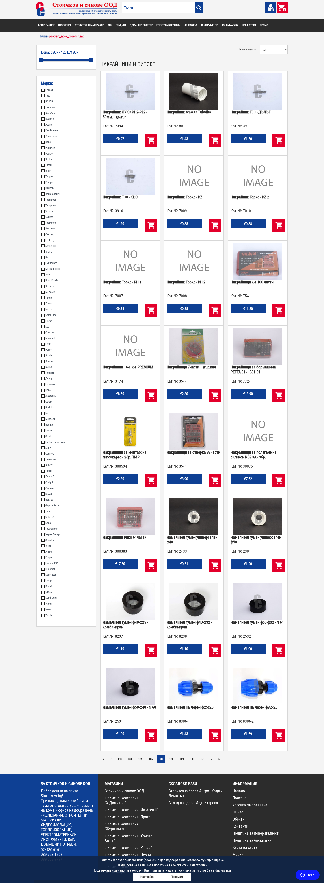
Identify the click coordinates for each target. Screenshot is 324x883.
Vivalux (49, 211)
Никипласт (51, 263)
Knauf (48, 586)
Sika (47, 274)
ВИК (110, 25)
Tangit (48, 297)
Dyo (47, 326)
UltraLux (49, 517)
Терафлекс (51, 528)
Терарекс (50, 205)
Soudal (49, 355)
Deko (48, 390)
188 (171, 759)
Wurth (48, 615)
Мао (47, 413)
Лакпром (50, 107)
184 (130, 759)
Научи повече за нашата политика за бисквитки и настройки (162, 865)
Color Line (50, 315)
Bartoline (50, 407)
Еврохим (50, 384)
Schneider (50, 245)
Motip (48, 580)
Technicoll (50, 199)
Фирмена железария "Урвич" (128, 847)
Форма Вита (52, 505)
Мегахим (50, 292)
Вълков (49, 188)
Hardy (48, 349)
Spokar (49, 159)
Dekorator (50, 574)
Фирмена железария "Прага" (128, 817)
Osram (48, 401)
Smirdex (49, 540)
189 (182, 759)
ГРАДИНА (121, 25)
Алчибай (50, 113)
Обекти (238, 819)
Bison (48, 170)
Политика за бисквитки (252, 840)
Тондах (49, 176)
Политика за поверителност (256, 833)
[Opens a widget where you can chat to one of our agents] (307, 875)
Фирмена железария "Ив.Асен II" (131, 810)
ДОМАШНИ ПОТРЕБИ (141, 25)
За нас (238, 812)
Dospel (49, 557)
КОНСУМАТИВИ (230, 25)
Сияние (49, 488)
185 (140, 759)
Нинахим (50, 147)
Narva (48, 609)
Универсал (51, 136)
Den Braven (51, 130)
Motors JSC (51, 563)
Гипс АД (49, 476)
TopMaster (51, 222)
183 (120, 759)
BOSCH (49, 101)
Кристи (49, 361)
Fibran (48, 321)
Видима (49, 119)
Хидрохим (50, 395)
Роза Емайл (51, 280)
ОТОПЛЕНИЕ (64, 25)
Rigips (48, 367)
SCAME (49, 494)
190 (192, 759)
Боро (48, 523)
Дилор (48, 378)
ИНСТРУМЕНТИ (209, 25)
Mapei (48, 309)
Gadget (49, 482)
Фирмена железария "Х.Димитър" (121, 800)
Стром (48, 592)
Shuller (49, 251)
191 (203, 759)
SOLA (48, 447)
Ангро (48, 551)
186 (151, 759)
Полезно (239, 798)
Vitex (48, 545)
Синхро (49, 217)
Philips (49, 182)
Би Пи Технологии (55, 442)
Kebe (48, 141)
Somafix (49, 286)
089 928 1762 (51, 854)
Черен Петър (52, 534)
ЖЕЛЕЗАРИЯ (191, 25)
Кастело (50, 228)
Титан (48, 165)
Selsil (48, 436)
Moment (49, 430)
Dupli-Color (51, 597)
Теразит (49, 372)
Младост (50, 419)
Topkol (48, 470)
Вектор (49, 499)
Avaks (48, 124)
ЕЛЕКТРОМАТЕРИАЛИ (168, 25)
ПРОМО (264, 25)
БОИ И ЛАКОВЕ (46, 25)
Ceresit (49, 90)
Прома (49, 303)
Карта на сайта (245, 847)
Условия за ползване (250, 805)
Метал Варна (52, 268)
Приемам (177, 877)
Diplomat (50, 569)
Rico (47, 257)
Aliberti (49, 465)
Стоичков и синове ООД (124, 791)
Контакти (240, 826)
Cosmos (49, 453)
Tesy (47, 95)
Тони (47, 511)
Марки (238, 854)
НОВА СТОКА (249, 25)
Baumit (49, 424)
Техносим (50, 459)
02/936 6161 (51, 849)
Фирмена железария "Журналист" (121, 826)
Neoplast (50, 338)
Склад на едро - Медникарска (193, 802)
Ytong (48, 603)
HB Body (49, 240)
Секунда (50, 234)
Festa (48, 343)
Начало (239, 791)
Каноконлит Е (53, 194)
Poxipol (49, 153)
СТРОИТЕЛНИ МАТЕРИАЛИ (89, 25)
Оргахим (50, 332)
